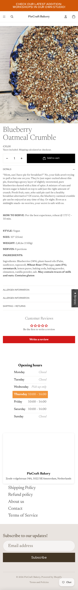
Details (7, 169)
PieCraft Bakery (32, 577)
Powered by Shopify (51, 577)
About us (16, 502)
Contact (15, 508)
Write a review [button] (39, 339)
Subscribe (39, 557)
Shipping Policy (22, 488)
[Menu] (4, 16)
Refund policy (20, 495)
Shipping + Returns (14, 306)
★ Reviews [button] (75, 298)
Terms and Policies (39, 582)
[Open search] (12, 17)
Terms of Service (23, 515)
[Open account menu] (66, 17)
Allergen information (16, 289)
